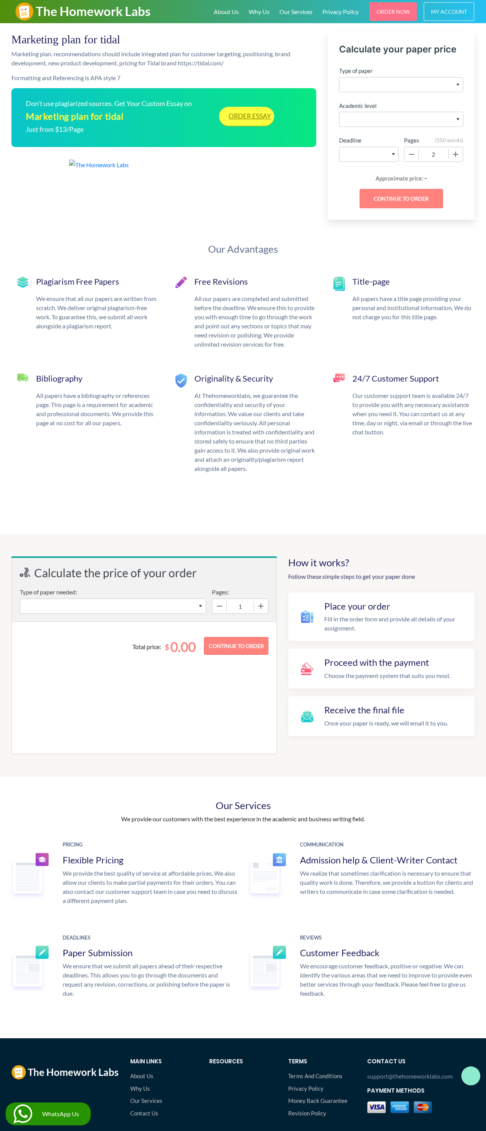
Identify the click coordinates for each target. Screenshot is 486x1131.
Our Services (295, 11)
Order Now (393, 11)
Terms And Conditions (315, 1075)
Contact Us (144, 1113)
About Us (226, 11)
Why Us (259, 11)
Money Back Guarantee (317, 1100)
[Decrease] (411, 154)
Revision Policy (307, 1113)
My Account (449, 11)
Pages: (220, 592)
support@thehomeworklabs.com (410, 1076)
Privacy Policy (340, 11)
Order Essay (250, 116)
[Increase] (455, 154)
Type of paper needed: (48, 592)
